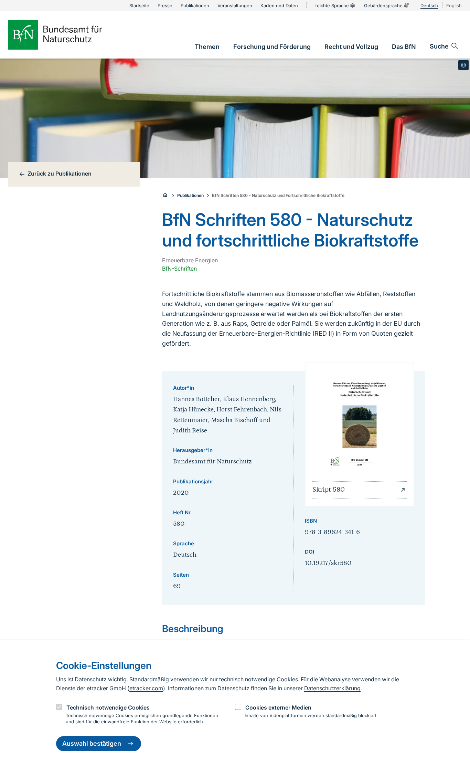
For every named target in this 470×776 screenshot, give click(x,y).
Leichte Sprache (331, 5)
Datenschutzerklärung (332, 688)
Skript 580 (328, 489)
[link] (207, 46)
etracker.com (146, 688)
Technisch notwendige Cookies (108, 707)
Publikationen (190, 195)
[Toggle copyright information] (463, 65)
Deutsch (429, 5)
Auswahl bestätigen (91, 743)
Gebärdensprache (383, 5)
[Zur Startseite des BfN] (66, 34)
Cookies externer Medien (278, 707)
